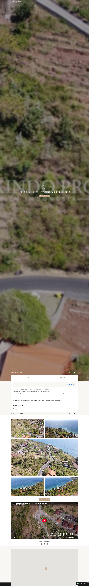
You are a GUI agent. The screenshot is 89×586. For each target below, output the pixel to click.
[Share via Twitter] (77, 373)
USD (76, 2)
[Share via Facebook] (75, 373)
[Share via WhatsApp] (72, 373)
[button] (35, 2)
